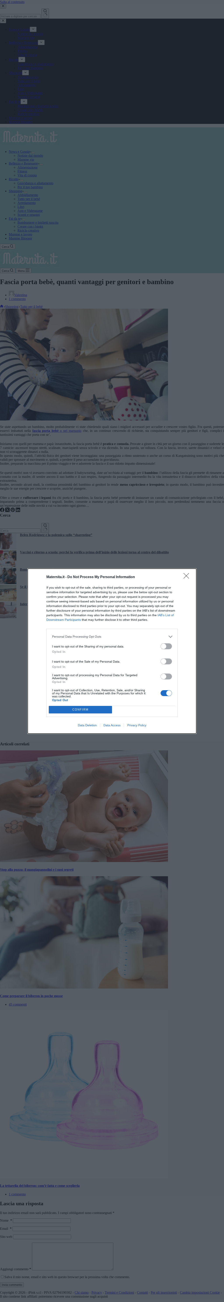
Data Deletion (87, 725)
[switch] (166, 646)
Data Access (112, 725)
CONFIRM (80, 709)
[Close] (188, 577)
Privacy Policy (136, 725)
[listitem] (112, 636)
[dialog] (112, 651)
